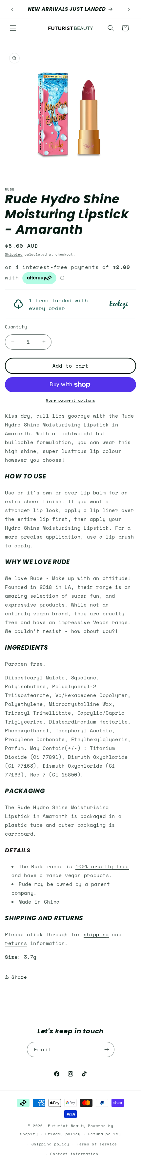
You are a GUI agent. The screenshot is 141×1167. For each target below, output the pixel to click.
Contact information (74, 1154)
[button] (13, 28)
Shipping (14, 254)
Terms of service (97, 1144)
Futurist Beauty (67, 1125)
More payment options (70, 400)
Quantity (16, 327)
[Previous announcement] (12, 9)
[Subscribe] (107, 1049)
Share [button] (19, 977)
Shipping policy (50, 1144)
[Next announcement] (129, 9)
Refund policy (104, 1134)
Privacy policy (63, 1134)
